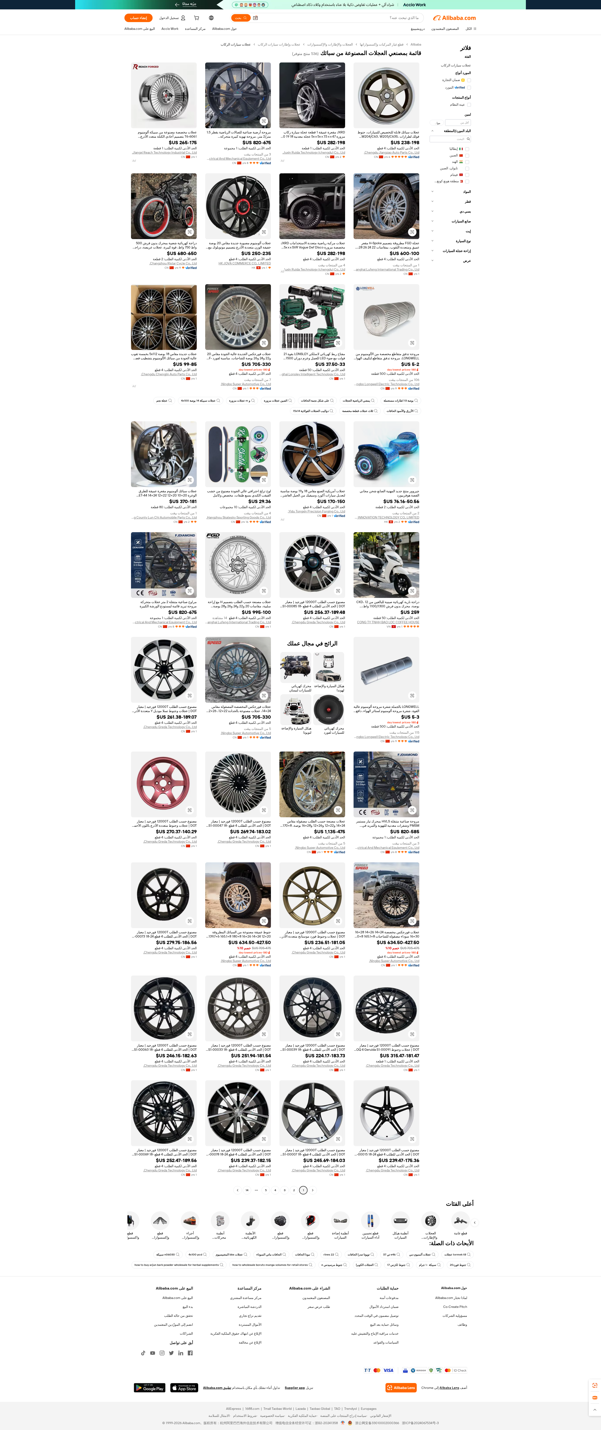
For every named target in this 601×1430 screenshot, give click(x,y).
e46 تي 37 (389, 1254)
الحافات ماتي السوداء (268, 1254)
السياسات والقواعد (386, 1342)
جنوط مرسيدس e (331, 1265)
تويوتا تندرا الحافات (359, 1254)
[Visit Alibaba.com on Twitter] (171, 1353)
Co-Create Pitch (455, 1307)
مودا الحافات (302, 1254)
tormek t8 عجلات (455, 1254)
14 (247, 1190)
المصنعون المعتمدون (316, 1298)
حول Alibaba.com (454, 1288)
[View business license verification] (343, 1423)
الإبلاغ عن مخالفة (250, 1342)
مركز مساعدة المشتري (246, 1298)
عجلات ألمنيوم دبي (420, 1254)
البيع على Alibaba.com (177, 1298)
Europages (369, 1409)
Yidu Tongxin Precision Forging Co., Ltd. (316, 511)
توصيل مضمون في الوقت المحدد (376, 1316)
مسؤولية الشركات (455, 1316)
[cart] (196, 18)
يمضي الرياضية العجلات (356, 400)
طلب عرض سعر (319, 1307)
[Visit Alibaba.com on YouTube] (152, 1353)
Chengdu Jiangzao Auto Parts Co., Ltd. (391, 152)
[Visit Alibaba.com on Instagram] (162, 1353)
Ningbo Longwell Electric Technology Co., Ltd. (386, 384)
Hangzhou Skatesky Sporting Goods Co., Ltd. (238, 517)
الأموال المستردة (250, 1324)
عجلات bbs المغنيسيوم (229, 1254)
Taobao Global (320, 1409)
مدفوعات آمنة (389, 1298)
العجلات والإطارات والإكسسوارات (330, 44)
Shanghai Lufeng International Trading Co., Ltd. (386, 269)
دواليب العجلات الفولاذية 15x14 (311, 411)
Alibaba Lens (449, 1388)
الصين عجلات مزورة (275, 400)
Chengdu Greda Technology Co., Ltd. (318, 622)
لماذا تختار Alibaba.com (451, 1298)
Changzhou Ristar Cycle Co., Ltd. (173, 263)
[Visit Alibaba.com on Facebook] (190, 1353)
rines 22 (329, 1254)
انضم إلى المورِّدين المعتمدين (173, 1324)
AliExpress (233, 1409)
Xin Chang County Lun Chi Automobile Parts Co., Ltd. (164, 517)
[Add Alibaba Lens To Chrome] (401, 1387)
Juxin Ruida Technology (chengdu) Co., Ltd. (313, 152)
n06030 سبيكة (165, 1254)
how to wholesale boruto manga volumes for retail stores (270, 1265)
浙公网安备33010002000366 (377, 1423)
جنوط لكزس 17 (396, 1265)
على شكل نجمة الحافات (315, 400)
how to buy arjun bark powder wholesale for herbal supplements (177, 1265)
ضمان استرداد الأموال (384, 1307)
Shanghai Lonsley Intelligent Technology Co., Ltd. (312, 374)
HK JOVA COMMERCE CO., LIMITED (245, 263)
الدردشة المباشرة (250, 1307)
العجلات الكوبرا (365, 1265)
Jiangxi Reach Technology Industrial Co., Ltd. (164, 152)
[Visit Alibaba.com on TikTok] (143, 1353)
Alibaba (416, 44)
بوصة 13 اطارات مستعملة (398, 400)
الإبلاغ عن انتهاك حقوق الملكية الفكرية (236, 1333)
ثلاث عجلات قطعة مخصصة (357, 411)
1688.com (252, 1409)
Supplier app (295, 1388)
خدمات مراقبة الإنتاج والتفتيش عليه (375, 1333)
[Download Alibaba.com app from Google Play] (150, 1387)
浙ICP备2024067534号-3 (420, 1423)
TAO (337, 1409)
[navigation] (450, 617)
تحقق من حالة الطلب (178, 1316)
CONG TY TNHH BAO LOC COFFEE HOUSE (388, 622)
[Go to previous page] (312, 1190)
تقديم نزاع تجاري (250, 1316)
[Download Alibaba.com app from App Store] (184, 1387)
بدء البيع (188, 1307)
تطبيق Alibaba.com (217, 1388)
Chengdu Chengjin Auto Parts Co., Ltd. (169, 374)
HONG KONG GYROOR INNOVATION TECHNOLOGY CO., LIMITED (386, 517)
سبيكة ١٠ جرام (427, 1265)
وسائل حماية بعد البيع (384, 1324)
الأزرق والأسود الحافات (400, 411)
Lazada (301, 1409)
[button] (255, 18)
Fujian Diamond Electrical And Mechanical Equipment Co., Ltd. (238, 158)
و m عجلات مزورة (239, 400)
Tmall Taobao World (277, 1409)
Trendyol (350, 1409)
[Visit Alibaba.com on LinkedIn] (181, 1353)
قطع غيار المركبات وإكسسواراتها (382, 44)
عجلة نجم (161, 400)
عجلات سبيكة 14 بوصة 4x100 (198, 400)
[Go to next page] (237, 1190)
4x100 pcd (195, 1254)
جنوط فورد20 (458, 1265)
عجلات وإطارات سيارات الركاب (279, 44)
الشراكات (186, 1333)
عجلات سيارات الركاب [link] (236, 44)
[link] (595, 1385)
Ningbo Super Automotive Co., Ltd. (246, 384)
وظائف (462, 1324)
